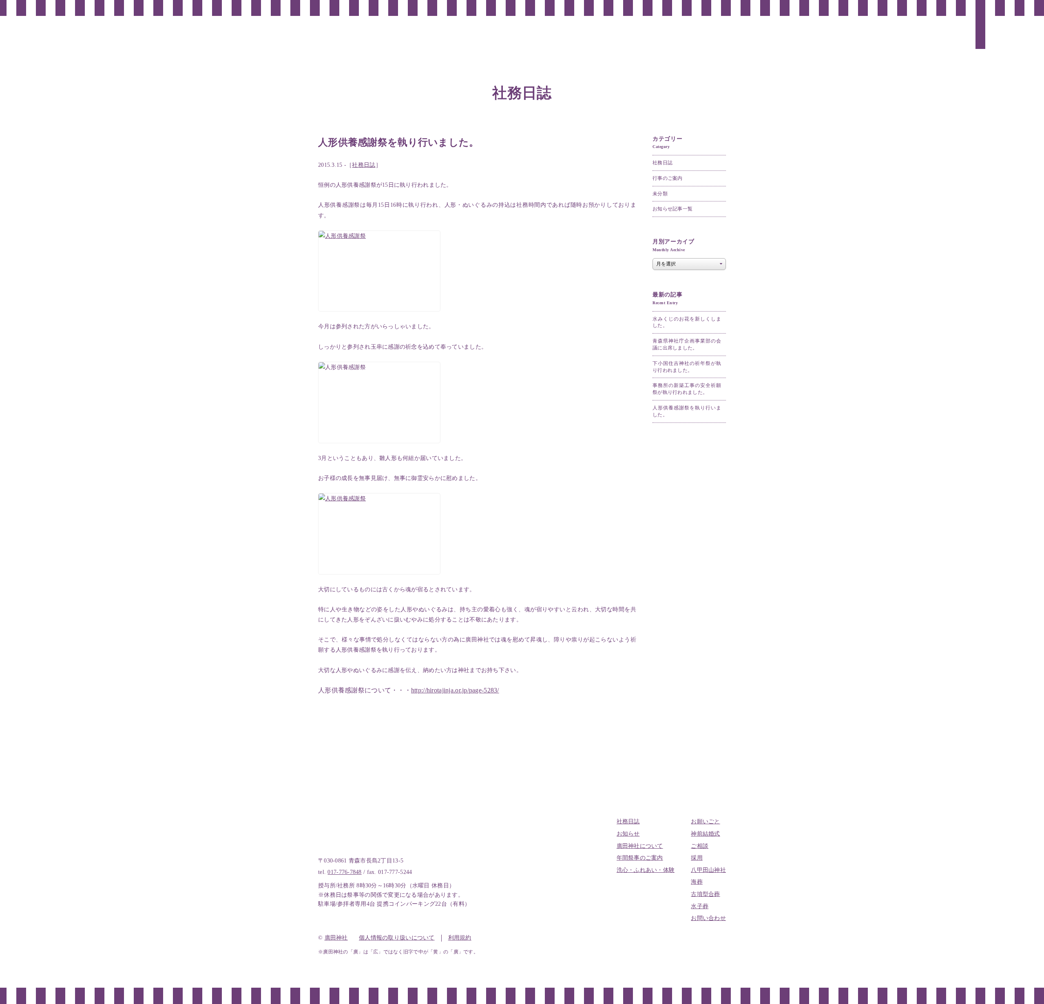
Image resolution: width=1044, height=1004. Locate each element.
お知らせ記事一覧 (672, 209)
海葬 (697, 882)
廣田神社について (640, 846)
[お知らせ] (961, 32)
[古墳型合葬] (765, 36)
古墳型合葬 (705, 894)
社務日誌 (363, 165)
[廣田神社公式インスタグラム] (1019, 49)
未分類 (660, 194)
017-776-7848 (344, 872)
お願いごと (705, 821)
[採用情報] (824, 30)
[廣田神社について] (941, 45)
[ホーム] (1000, 29)
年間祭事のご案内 (640, 858)
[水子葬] (745, 32)
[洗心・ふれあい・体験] (902, 49)
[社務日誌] (980, 32)
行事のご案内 (667, 178)
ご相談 (699, 846)
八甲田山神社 (708, 870)
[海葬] (785, 30)
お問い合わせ (708, 918)
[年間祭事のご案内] (922, 45)
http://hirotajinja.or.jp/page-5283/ (455, 690)
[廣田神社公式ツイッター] (1019, 24)
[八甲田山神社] (804, 39)
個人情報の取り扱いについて (397, 938)
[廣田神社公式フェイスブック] (1019, 37)
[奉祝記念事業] (726, 40)
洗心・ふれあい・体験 (646, 870)
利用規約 (459, 938)
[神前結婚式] (863, 36)
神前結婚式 (705, 834)
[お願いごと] (882, 36)
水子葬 (699, 906)
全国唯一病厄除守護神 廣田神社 (57, 32)
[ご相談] (843, 30)
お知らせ (628, 834)
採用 (697, 858)
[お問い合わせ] (706, 38)
